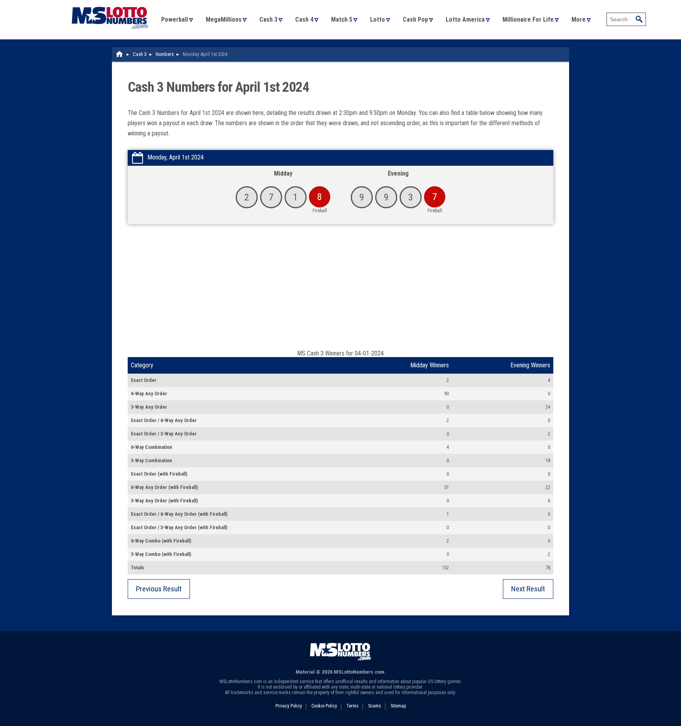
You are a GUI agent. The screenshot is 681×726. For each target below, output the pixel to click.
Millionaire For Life (528, 19)
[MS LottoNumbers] (110, 3)
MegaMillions (224, 19)
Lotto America (465, 19)
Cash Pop (415, 19)
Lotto (377, 19)
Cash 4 (304, 19)
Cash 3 (268, 19)
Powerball (174, 19)
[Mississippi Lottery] (120, 54)
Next (528, 588)
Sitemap (398, 706)
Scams (374, 706)
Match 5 (341, 19)
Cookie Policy (324, 706)
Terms (352, 706)
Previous (159, 588)
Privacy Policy (288, 706)
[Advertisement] (340, 290)
